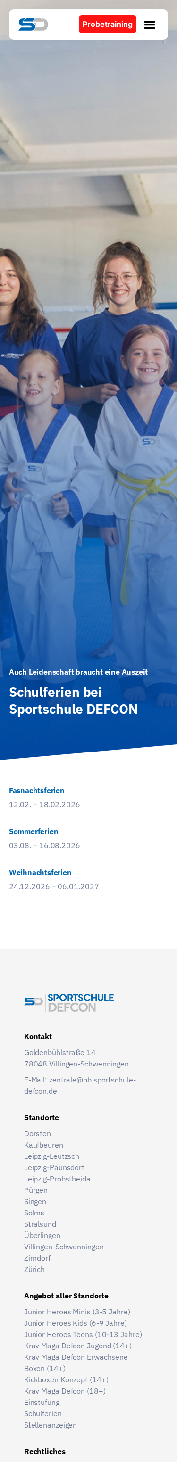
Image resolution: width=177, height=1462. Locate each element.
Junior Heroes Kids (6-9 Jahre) (76, 1323)
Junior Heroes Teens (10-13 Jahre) (84, 1334)
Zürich (34, 1269)
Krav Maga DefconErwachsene (77, 1357)
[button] (149, 24)
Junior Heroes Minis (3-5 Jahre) (78, 1311)
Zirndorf (37, 1258)
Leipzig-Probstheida (57, 1178)
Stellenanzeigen (50, 1424)
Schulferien (43, 1413)
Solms (34, 1212)
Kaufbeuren (43, 1144)
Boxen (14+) (45, 1368)
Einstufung (41, 1402)
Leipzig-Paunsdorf (54, 1167)
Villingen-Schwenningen (64, 1246)
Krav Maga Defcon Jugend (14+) (78, 1345)
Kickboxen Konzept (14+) (66, 1379)
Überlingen (42, 1235)
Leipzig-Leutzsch (51, 1156)
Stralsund (40, 1224)
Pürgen (36, 1190)
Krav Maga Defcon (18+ (63, 1391)
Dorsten (37, 1133)
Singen (35, 1201)
